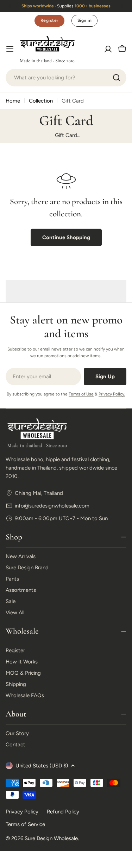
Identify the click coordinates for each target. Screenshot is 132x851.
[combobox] (66, 77)
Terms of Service (25, 824)
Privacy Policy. (112, 394)
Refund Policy (63, 812)
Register (49, 20)
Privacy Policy (22, 812)
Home (13, 101)
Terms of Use (81, 394)
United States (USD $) (41, 765)
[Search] (116, 77)
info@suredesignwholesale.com (52, 506)
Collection (41, 101)
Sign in (84, 20)
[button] (10, 6)
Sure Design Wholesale (51, 838)
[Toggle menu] (10, 49)
